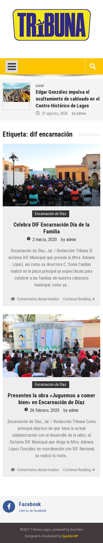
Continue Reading (77, 299)
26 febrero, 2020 (44, 410)
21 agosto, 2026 (55, 113)
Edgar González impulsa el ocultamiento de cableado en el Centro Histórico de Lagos (68, 98)
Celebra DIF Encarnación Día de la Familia (51, 228)
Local (40, 85)
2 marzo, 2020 (44, 239)
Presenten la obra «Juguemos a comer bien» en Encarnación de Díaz (51, 399)
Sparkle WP (70, 536)
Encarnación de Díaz (50, 214)
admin (81, 113)
